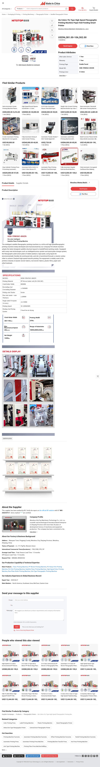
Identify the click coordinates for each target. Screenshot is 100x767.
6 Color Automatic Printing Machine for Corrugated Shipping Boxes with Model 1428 (10, 138)
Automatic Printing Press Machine (33, 741)
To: (12, 605)
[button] (3, 3)
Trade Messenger (33, 756)
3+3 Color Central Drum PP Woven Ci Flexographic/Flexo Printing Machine (50, 666)
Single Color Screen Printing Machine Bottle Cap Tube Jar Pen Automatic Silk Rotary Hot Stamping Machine (69, 107)
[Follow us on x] (86, 756)
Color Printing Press (10, 723)
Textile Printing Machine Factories (85, 737)
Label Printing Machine (26, 723)
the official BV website (46, 510)
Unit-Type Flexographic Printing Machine (44, 571)
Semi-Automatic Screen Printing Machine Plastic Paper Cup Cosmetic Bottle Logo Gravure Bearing (10, 107)
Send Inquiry (67, 46)
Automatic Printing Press (11, 741)
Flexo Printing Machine (20, 567)
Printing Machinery (28, 14)
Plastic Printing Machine (45, 723)
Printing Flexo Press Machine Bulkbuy (35, 746)
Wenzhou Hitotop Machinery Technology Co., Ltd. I (73, 29)
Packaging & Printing (14, 14)
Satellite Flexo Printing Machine (35, 569)
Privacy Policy (80, 762)
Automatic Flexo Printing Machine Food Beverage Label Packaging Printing (48, 168)
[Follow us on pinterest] (94, 756)
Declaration (70, 762)
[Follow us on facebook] (83, 756)
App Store (7, 756)
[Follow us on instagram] (89, 756)
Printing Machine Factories (12, 737)
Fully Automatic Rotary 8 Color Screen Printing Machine (29, 138)
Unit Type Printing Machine (12, 746)
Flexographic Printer (42, 14)
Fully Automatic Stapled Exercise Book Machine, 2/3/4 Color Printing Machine (68, 168)
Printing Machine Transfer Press (57, 741)
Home (4, 14)
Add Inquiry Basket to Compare (29, 65)
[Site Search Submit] (72, 9)
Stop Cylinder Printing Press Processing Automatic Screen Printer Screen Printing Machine (10, 168)
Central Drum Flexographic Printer (40, 728)
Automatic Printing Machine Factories (35, 737)
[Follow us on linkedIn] (97, 756)
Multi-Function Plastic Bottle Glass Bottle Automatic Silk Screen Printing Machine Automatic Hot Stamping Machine (88, 138)
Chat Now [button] (90, 46)
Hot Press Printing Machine (79, 741)
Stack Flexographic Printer (64, 723)
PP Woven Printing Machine (37, 567)
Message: (10, 610)
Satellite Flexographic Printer (59, 14)
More (3, 750)
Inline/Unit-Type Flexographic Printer (15, 728)
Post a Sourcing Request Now (24, 630)
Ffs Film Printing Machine (16, 569)
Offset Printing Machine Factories (61, 737)
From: (11, 600)
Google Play (18, 756)
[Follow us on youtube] (91, 756)
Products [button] (20, 9)
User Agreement (60, 762)
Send (16, 627)
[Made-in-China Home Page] (50, 3)
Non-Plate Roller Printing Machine (19, 571)
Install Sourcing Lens (50, 756)
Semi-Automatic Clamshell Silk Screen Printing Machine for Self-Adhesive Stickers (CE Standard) (88, 107)
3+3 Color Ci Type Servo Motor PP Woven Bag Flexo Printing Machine (30, 666)
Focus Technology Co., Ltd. (36, 762)
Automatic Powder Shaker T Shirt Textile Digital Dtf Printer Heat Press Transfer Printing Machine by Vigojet (49, 138)
